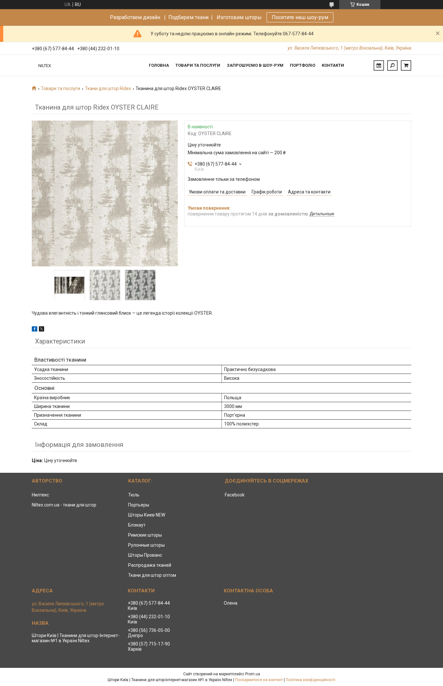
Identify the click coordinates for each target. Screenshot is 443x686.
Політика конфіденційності (310, 680)
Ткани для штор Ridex (108, 88)
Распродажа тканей (149, 565)
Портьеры (138, 504)
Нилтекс (40, 494)
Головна (159, 65)
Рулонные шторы (146, 545)
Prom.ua (252, 674)
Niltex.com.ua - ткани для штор (64, 504)
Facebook (235, 494)
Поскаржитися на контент (259, 680)
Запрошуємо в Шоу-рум (255, 65)
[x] (41, 329)
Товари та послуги (197, 65)
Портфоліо (302, 65)
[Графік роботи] (379, 65)
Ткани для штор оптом (152, 575)
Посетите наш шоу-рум (300, 17)
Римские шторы (145, 535)
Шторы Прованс (145, 555)
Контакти (333, 65)
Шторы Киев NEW (146, 514)
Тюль (133, 494)
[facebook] (34, 329)
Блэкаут (137, 525)
